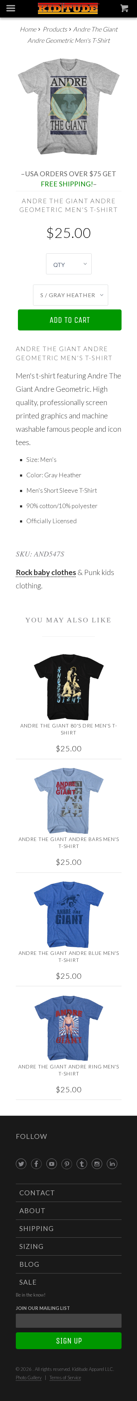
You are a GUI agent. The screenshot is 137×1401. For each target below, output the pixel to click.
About (32, 1211)
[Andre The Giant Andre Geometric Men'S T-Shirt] (69, 105)
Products (55, 29)
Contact (37, 1193)
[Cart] (125, 9)
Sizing (31, 1246)
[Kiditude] (68, 9)
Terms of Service (65, 1377)
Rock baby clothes (46, 572)
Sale (28, 1282)
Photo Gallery (28, 1377)
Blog (29, 1264)
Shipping (36, 1228)
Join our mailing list (43, 1308)
